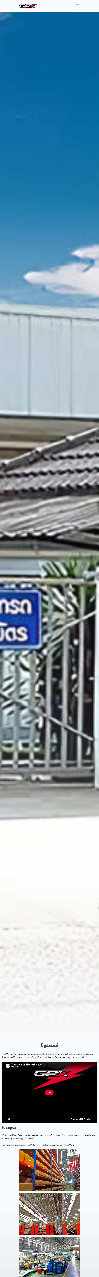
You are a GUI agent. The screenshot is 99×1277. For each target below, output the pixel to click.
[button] (77, 5)
